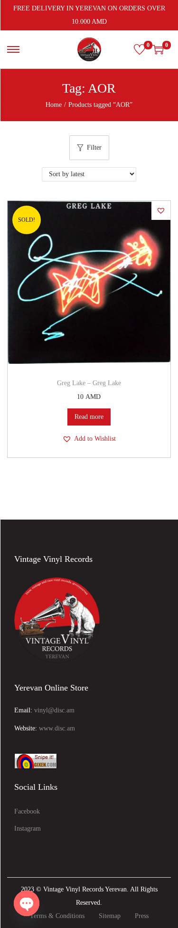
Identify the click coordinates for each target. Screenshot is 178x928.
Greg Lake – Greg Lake (89, 383)
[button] (160, 210)
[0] (139, 49)
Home (54, 104)
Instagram (27, 828)
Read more (89, 416)
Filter (94, 147)
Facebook (27, 811)
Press (142, 915)
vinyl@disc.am (54, 710)
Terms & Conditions (57, 915)
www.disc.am (57, 728)
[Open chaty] (26, 903)
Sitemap (110, 915)
